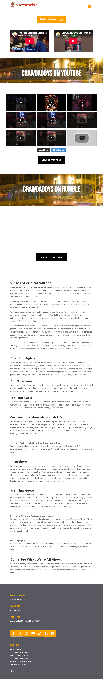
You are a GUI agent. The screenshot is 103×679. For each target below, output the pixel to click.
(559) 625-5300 (16, 610)
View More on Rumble (51, 257)
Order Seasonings (51, 19)
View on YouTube (51, 160)
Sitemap (13, 671)
